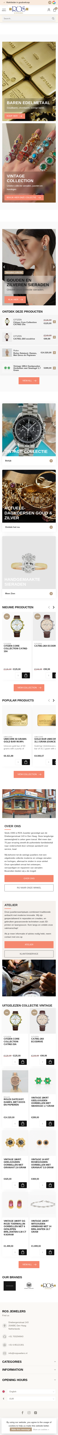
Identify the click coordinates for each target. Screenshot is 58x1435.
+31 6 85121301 (16, 1345)
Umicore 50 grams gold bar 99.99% (15, 740)
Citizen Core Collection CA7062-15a (16, 648)
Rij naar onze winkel (29, 888)
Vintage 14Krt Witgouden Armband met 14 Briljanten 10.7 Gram (41, 1226)
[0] (54, 10)
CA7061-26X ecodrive (37, 1040)
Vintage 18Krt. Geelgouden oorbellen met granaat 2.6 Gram (15, 1163)
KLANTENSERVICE (29, 954)
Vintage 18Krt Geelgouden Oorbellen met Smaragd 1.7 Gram (42, 1101)
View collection (27, 687)
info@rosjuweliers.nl (17, 1353)
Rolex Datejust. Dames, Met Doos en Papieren (14, 1102)
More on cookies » (41, 1430)
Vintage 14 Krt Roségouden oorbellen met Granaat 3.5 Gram (42, 1163)
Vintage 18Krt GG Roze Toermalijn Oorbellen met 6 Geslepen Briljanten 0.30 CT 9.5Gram (15, 1228)
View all (27, 380)
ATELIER (29, 944)
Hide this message (20, 1429)
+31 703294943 (15, 1336)
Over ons (29, 878)
